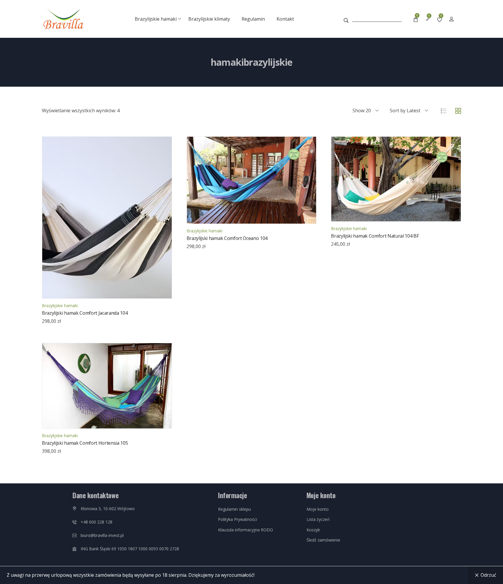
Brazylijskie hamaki (60, 305)
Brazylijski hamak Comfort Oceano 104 (227, 238)
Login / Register (451, 19)
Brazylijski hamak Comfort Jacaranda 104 (85, 313)
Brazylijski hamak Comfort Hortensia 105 (85, 443)
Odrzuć (488, 575)
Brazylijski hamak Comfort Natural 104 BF (375, 236)
